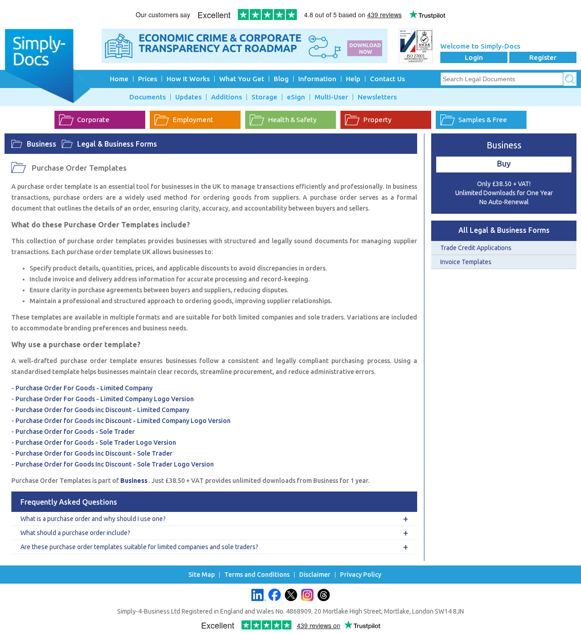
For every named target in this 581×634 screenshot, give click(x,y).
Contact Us (387, 79)
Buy (504, 163)
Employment (192, 119)
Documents (147, 97)
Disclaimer (314, 575)
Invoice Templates (466, 261)
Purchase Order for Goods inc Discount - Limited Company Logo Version (123, 420)
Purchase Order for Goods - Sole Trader (75, 431)
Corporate (93, 119)
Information (317, 79)
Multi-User (331, 97)
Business (41, 144)
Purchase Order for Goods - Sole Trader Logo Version (95, 442)
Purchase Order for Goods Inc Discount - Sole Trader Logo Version (114, 464)
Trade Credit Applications (476, 247)
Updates (188, 97)
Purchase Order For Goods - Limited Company (84, 388)
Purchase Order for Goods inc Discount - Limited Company (102, 409)
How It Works (188, 79)
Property (377, 119)
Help (353, 79)
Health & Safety (292, 119)
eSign (296, 97)
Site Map (201, 575)
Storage (264, 97)
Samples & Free (482, 119)
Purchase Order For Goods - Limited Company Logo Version (104, 399)
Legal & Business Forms (117, 144)
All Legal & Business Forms (504, 230)
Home (119, 79)
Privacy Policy (360, 575)
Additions (226, 97)
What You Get (241, 79)
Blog (281, 79)
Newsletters (377, 97)
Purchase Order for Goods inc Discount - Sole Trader (93, 453)
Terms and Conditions (257, 575)
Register (542, 57)
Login (474, 57)
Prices (147, 79)
